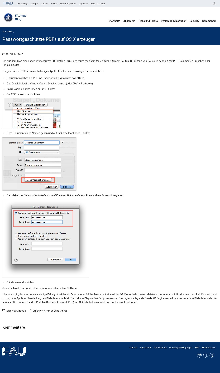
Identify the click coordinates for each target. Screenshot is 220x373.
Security (194, 21)
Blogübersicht (209, 347)
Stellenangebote (68, 3)
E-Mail (199, 355)
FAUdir (54, 3)
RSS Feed (205, 355)
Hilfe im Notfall (98, 3)
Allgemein (129, 21)
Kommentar (209, 21)
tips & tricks (61, 310)
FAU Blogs (23, 3)
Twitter (212, 355)
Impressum (145, 347)
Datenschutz (160, 347)
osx (48, 310)
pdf (52, 310)
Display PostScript (94, 298)
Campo (34, 3)
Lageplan (83, 3)
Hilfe (197, 347)
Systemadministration (173, 21)
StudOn (44, 3)
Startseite (114, 21)
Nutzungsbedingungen (180, 347)
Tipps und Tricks (148, 21)
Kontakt (133, 347)
